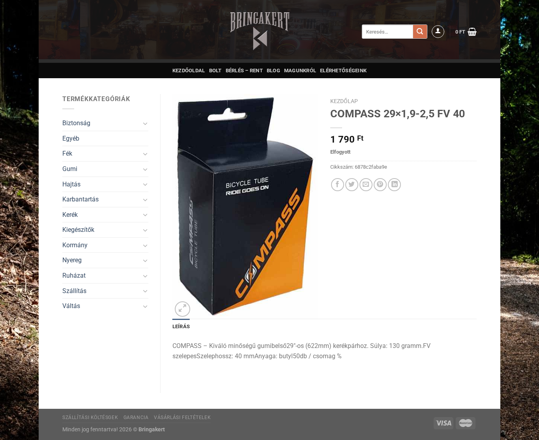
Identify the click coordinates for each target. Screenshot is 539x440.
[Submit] (420, 31)
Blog (273, 70)
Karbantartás (80, 199)
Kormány (75, 245)
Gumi (69, 169)
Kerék (70, 214)
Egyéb (70, 138)
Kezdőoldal (188, 70)
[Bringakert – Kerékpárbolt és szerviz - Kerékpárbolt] (260, 31)
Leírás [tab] (181, 326)
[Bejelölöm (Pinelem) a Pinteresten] (380, 184)
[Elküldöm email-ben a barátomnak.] (365, 184)
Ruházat (74, 275)
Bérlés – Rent (244, 70)
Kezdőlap (344, 101)
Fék (67, 153)
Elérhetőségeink (343, 70)
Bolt (215, 70)
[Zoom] (182, 309)
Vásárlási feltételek (182, 417)
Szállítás (74, 291)
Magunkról (300, 70)
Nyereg (72, 260)
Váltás (71, 306)
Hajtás (71, 184)
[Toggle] (145, 123)
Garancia (136, 417)
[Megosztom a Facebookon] (337, 184)
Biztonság (76, 123)
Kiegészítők (78, 229)
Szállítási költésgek (90, 417)
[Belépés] (438, 31)
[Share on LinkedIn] (394, 184)
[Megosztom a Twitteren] (351, 184)
